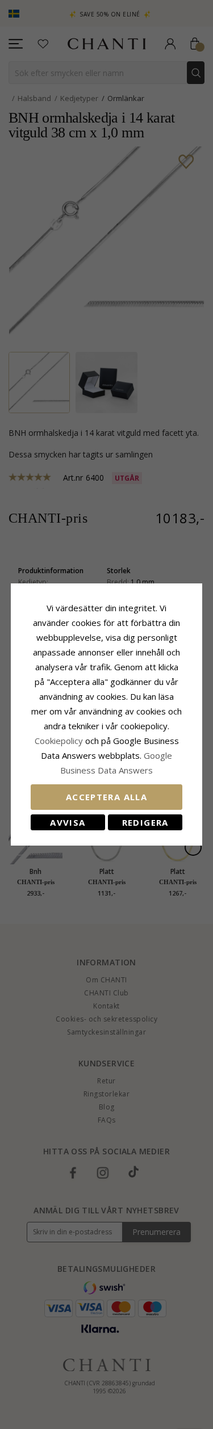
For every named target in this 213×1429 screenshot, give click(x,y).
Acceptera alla (106, 796)
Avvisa (67, 822)
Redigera (145, 822)
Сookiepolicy (60, 740)
